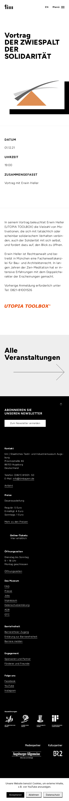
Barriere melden (14, 641)
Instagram (10, 690)
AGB (7, 609)
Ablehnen (34, 794)
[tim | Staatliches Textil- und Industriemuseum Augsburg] (9, 8)
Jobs (7, 595)
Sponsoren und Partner (18, 658)
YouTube (9, 685)
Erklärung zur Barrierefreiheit (21, 636)
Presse (8, 591)
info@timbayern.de (23, 478)
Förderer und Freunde (17, 663)
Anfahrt (9, 485)
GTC (7, 614)
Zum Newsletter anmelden (25, 423)
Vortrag (18, 35)
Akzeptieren (15, 794)
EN (47, 7)
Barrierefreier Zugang (17, 632)
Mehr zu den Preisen (16, 521)
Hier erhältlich (18, 537)
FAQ (7, 586)
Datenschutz (53, 794)
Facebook (10, 681)
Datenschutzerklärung (17, 605)
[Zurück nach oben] (59, 404)
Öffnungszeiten (13, 571)
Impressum (11, 600)
